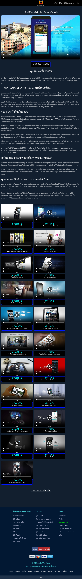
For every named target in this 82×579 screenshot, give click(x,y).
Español (24, 571)
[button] (17, 213)
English (11, 571)
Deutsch (36, 571)
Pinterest (41, 549)
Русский (71, 571)
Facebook (34, 549)
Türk (59, 571)
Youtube (47, 549)
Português (43, 571)
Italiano (30, 571)
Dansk (50, 571)
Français (17, 571)
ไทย (55, 571)
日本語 (64, 571)
